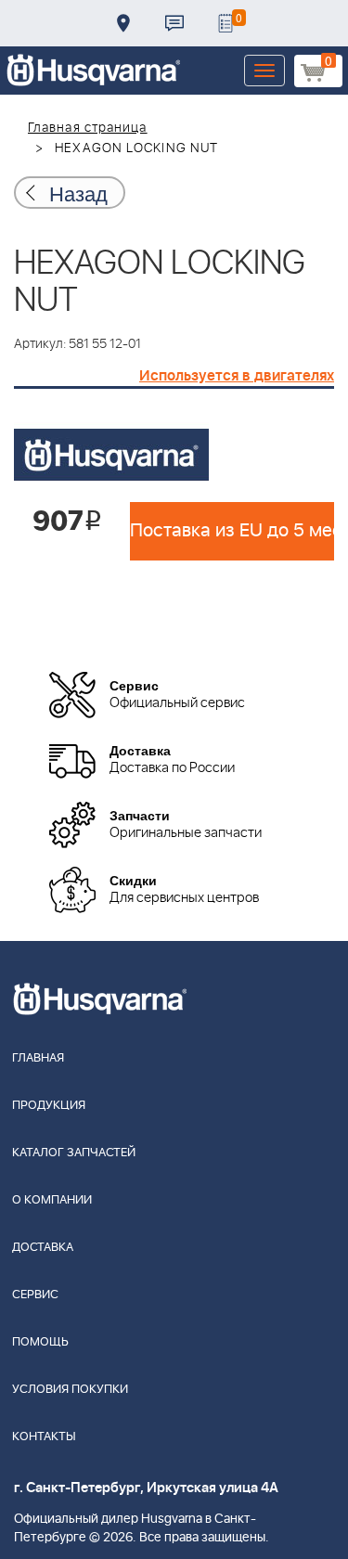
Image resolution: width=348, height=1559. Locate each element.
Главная (38, 1058)
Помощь (40, 1342)
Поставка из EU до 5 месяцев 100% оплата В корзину (232, 531)
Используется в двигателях (236, 376)
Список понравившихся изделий (225, 23)
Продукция (48, 1105)
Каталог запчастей (73, 1153)
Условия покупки (70, 1389)
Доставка (123, 23)
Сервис (35, 1295)
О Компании (52, 1200)
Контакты (174, 23)
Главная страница (88, 128)
